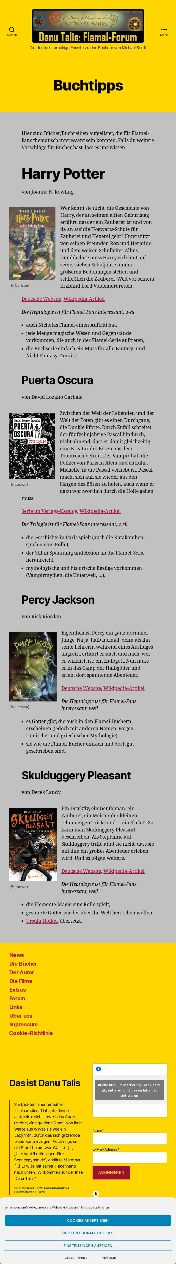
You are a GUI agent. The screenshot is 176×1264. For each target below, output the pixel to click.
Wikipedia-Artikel (84, 299)
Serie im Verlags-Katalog (49, 511)
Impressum (108, 1257)
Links (16, 1007)
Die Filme (20, 981)
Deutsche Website (41, 299)
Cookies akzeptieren (88, 1220)
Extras (17, 989)
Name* (98, 1130)
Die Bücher (23, 963)
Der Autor (21, 972)
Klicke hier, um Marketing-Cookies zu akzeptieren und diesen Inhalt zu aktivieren (130, 1090)
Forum (17, 998)
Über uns (21, 1015)
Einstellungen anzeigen (88, 1245)
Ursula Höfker (42, 921)
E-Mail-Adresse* (106, 1149)
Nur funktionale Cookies (88, 1233)
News (16, 955)
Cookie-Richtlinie (76, 1257)
